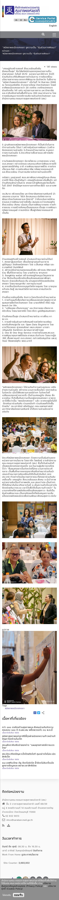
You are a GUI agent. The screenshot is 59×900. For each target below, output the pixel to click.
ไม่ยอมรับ (7, 895)
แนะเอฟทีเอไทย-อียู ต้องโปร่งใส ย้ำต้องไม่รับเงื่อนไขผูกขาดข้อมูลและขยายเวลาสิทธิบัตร (28, 764)
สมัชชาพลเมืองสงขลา (14, 708)
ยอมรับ (18, 895)
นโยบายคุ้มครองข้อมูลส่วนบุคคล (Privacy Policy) (26, 884)
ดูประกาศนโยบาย (29, 854)
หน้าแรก (5, 50)
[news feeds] (3, 825)
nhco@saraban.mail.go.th (19, 820)
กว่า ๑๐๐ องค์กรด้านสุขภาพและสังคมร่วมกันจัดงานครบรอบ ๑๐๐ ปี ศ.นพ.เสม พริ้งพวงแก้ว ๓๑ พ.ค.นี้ (27, 728)
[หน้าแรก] (25, 10)
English (53, 25)
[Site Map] (8, 825)
